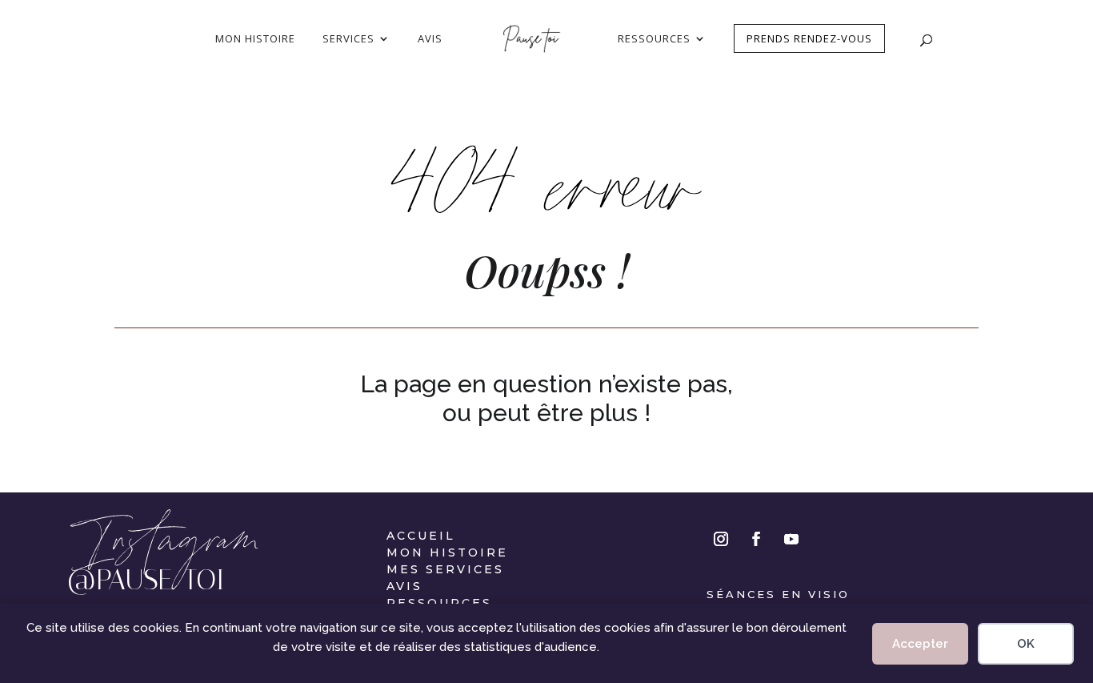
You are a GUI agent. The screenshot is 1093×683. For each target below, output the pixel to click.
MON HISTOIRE (255, 39)
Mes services (445, 569)
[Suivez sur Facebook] (756, 538)
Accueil (420, 535)
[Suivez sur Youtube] (791, 538)
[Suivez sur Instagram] (721, 538)
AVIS (430, 39)
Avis (404, 586)
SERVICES (348, 39)
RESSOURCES (654, 39)
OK (1026, 644)
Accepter (920, 644)
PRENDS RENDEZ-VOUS (809, 38)
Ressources (439, 603)
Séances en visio (778, 594)
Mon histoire (447, 552)
